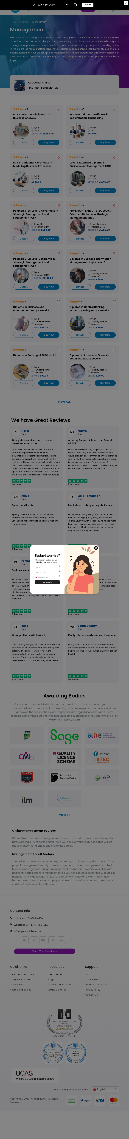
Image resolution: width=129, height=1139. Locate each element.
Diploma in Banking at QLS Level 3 (34, 355)
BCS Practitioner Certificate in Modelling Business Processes (32, 164)
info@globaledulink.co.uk (27, 931)
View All (64, 815)
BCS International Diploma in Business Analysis (31, 116)
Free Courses (55, 974)
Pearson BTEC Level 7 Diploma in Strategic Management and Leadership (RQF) (34, 262)
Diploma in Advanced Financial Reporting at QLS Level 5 (89, 356)
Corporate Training (20, 979)
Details (24, 142)
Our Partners (17, 984)
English (101, 1089)
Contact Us (91, 994)
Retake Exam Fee (57, 989)
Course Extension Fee (59, 984)
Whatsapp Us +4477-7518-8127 (31, 924)
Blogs (51, 979)
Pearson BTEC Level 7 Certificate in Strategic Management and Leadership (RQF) (35, 214)
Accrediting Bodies (20, 989)
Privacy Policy (92, 989)
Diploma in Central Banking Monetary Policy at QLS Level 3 (89, 308)
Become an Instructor (22, 974)
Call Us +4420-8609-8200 (28, 918)
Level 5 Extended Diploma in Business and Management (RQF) (91, 164)
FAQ (87, 974)
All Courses (24, 22)
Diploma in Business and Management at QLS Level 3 (31, 308)
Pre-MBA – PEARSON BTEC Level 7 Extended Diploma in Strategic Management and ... (91, 214)
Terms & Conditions (96, 984)
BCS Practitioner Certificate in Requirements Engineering (89, 116)
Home (13, 22)
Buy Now (49, 142)
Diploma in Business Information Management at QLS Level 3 (90, 260)
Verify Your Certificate (44, 951)
